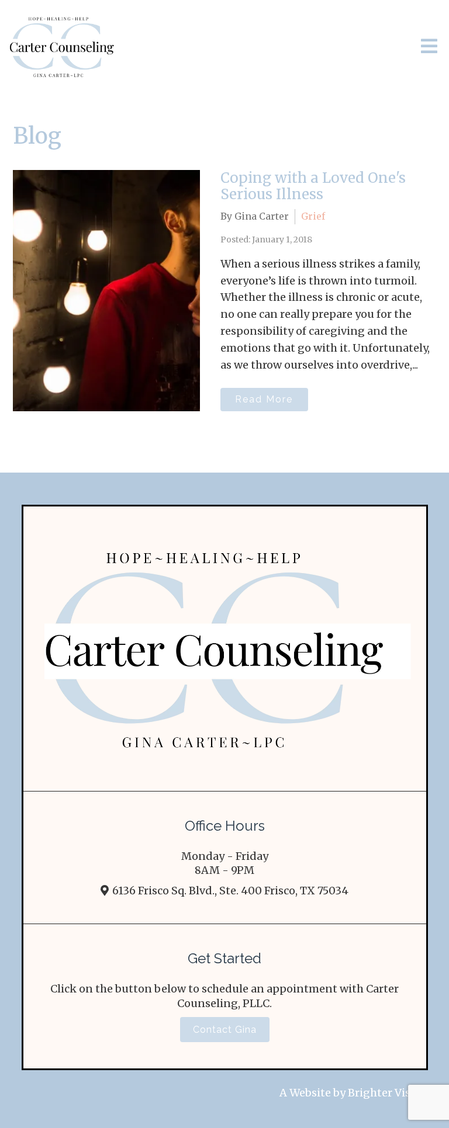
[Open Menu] (429, 47)
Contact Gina (225, 1029)
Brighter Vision (388, 1092)
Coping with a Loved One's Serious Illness (313, 186)
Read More (264, 399)
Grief (313, 216)
